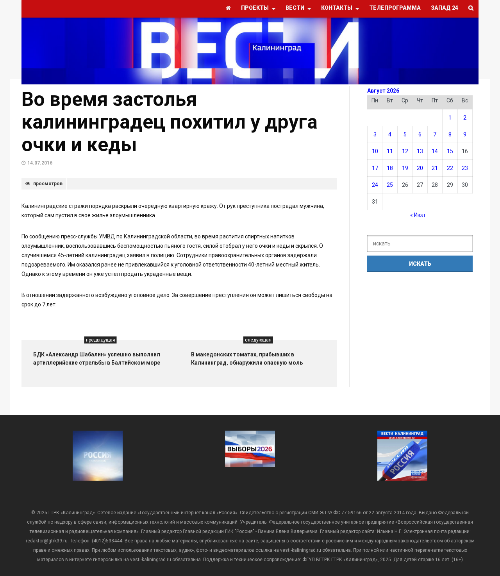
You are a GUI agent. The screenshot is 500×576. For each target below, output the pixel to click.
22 (450, 168)
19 (405, 168)
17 (375, 168)
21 (435, 168)
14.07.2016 (39, 163)
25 (390, 185)
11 (390, 151)
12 (405, 151)
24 (375, 185)
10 (375, 151)
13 (420, 151)
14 (435, 151)
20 (420, 168)
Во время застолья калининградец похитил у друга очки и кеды (169, 122)
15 (450, 151)
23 (465, 168)
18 (390, 168)
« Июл (417, 215)
